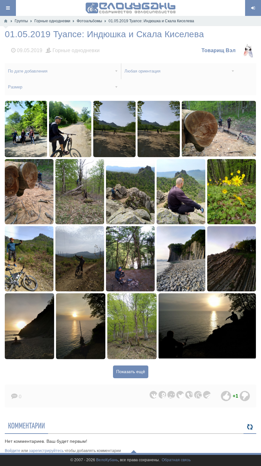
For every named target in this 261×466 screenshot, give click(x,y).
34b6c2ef (181, 191)
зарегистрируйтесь (46, 451)
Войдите (12, 451)
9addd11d (181, 258)
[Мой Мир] (171, 395)
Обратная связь (176, 460)
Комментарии (26, 425)
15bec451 (231, 258)
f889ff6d (26, 129)
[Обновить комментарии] (249, 427)
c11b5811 (80, 191)
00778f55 (218, 129)
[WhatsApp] (198, 395)
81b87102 (70, 129)
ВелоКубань (107, 460)
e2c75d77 (29, 258)
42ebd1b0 (231, 191)
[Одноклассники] (162, 395)
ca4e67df (79, 258)
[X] (180, 395)
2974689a (130, 258)
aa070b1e (158, 129)
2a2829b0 (29, 326)
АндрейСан (176, 357)
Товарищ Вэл (218, 50)
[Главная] (5, 21)
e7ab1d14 (80, 326)
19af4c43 (130, 191)
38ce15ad (132, 326)
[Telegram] (207, 395)
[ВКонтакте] (153, 395)
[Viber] (189, 395)
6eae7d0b (114, 129)
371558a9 (207, 326)
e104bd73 (29, 191)
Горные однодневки (75, 50)
